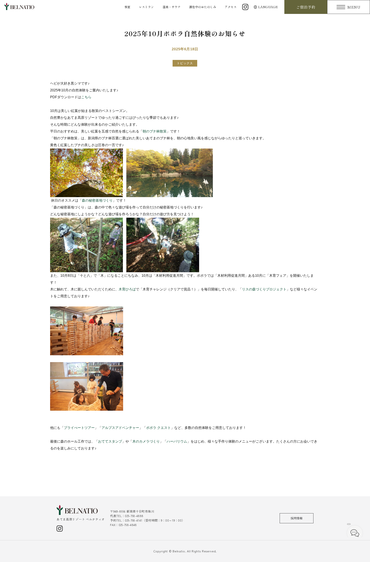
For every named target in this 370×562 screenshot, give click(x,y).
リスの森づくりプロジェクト (264, 289)
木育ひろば (127, 289)
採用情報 (297, 518)
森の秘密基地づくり (97, 200)
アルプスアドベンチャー (120, 428)
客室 (127, 7)
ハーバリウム (177, 441)
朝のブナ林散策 (155, 131)
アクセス (231, 7)
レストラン (146, 7)
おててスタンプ (110, 441)
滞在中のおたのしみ (202, 7)
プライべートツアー (79, 428)
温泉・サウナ (172, 7)
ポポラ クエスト (158, 428)
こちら (86, 97)
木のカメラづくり (146, 441)
